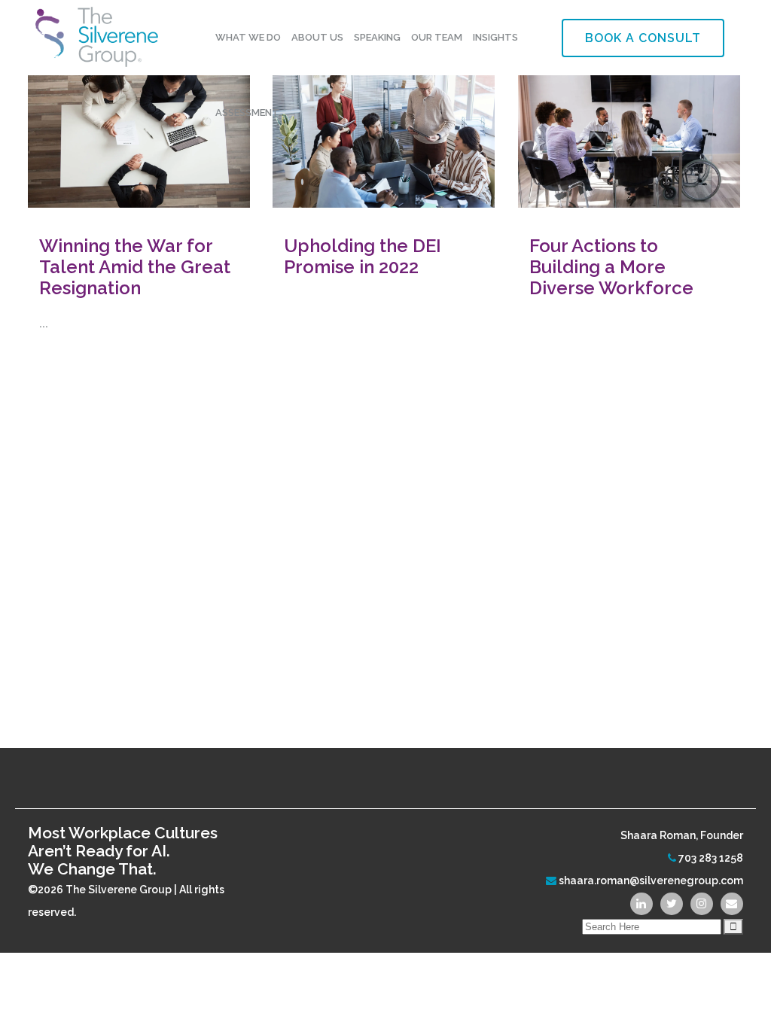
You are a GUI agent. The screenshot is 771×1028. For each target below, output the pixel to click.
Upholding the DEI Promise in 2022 (362, 256)
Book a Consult (643, 38)
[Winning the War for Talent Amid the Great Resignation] (139, 134)
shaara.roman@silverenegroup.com (651, 880)
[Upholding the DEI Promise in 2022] (384, 134)
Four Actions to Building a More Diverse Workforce (611, 267)
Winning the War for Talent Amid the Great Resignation (134, 267)
